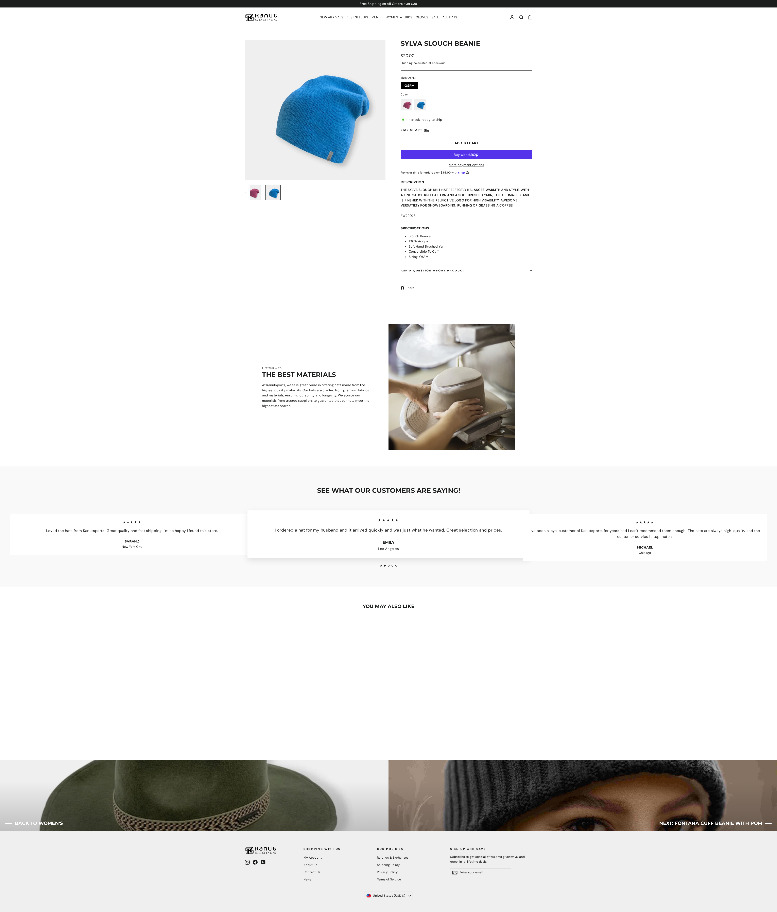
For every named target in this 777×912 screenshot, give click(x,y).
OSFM (409, 85)
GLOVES (422, 17)
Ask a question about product (433, 270)
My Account (313, 858)
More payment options (466, 165)
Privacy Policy (387, 872)
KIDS (408, 17)
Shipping (407, 63)
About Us (310, 865)
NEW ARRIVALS (331, 17)
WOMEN (392, 17)
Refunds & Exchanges (393, 858)
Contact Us (312, 872)
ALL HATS (450, 17)
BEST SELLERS (357, 17)
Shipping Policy (388, 865)
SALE (435, 17)
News (307, 879)
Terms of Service (389, 879)
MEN (375, 17)
